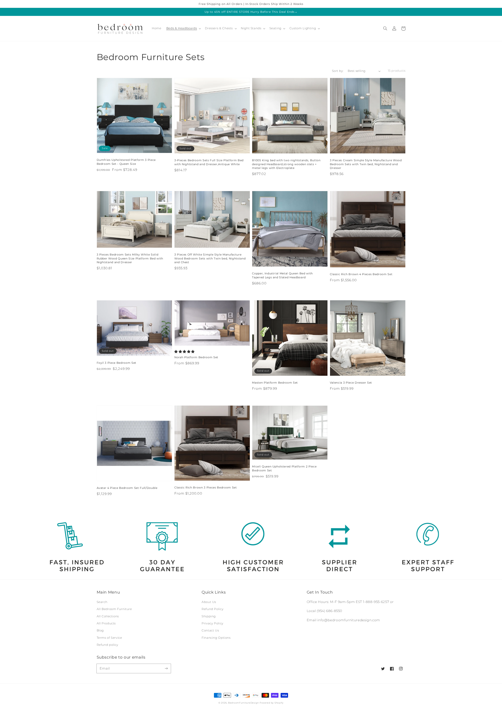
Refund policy (107, 645)
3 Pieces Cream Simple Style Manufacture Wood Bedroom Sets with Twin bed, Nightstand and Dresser (366, 164)
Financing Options (216, 638)
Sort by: (337, 71)
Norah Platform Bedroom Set (196, 357)
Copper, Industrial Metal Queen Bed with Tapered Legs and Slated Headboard (282, 275)
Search (102, 602)
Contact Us (210, 630)
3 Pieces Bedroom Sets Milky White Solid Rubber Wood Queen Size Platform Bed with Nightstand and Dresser (130, 258)
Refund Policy (212, 609)
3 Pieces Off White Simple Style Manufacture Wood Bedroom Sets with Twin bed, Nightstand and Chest (210, 258)
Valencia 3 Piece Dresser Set (351, 382)
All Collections (108, 616)
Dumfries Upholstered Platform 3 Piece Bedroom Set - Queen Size (126, 162)
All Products (106, 623)
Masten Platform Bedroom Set (275, 382)
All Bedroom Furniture (114, 609)
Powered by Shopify (272, 703)
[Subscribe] (166, 668)
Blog (100, 630)
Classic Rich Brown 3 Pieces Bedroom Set (205, 487)
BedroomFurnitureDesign (243, 703)
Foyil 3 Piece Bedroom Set (116, 363)
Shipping (209, 616)
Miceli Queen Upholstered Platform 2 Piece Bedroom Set (284, 468)
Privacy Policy (212, 623)
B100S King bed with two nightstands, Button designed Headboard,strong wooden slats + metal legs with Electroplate (286, 164)
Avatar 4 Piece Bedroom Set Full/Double (127, 488)
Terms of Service (109, 638)
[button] (385, 28)
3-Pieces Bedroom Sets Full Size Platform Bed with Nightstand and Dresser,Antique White (209, 162)
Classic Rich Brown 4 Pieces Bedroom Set (361, 274)
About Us (209, 602)
